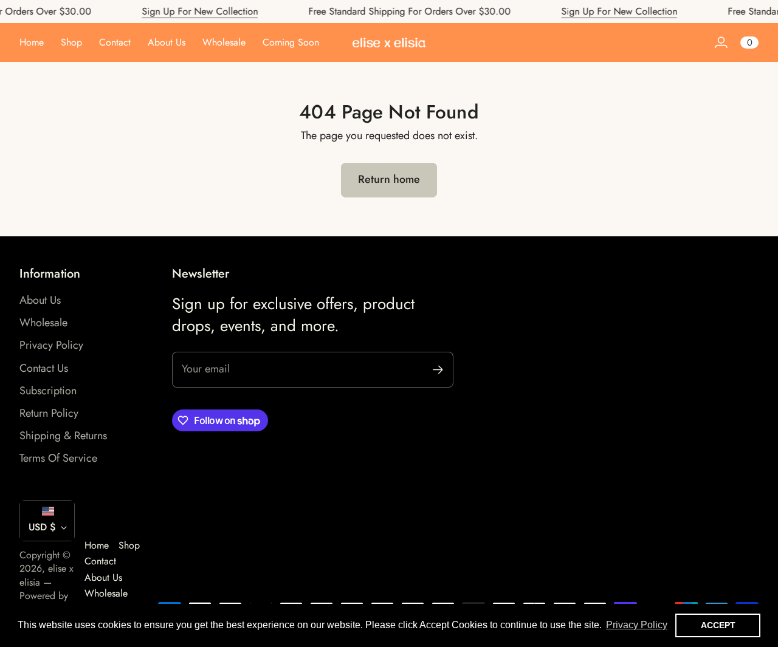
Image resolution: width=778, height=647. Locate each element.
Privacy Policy (51, 345)
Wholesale (43, 322)
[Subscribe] (438, 370)
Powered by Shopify (43, 602)
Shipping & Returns (63, 435)
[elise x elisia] (389, 43)
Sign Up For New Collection (192, 11)
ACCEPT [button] (718, 625)
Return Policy (48, 413)
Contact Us (43, 368)
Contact (100, 561)
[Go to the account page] (721, 42)
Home (96, 545)
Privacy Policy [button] (636, 625)
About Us (40, 300)
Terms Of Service (58, 458)
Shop (129, 545)
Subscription (48, 391)
